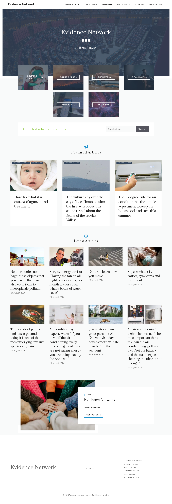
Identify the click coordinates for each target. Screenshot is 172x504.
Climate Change (90, 4)
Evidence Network (21, 4)
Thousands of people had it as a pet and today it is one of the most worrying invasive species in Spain (27, 337)
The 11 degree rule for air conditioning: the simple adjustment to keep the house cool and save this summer (137, 206)
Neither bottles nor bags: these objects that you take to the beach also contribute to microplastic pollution (27, 280)
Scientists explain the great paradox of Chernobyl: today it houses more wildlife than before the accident (104, 340)
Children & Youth (71, 4)
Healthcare (107, 4)
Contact (92, 469)
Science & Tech (155, 4)
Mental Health (123, 4)
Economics (139, 4)
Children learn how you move (103, 274)
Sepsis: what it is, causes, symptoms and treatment (144, 276)
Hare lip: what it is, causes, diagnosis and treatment (31, 202)
